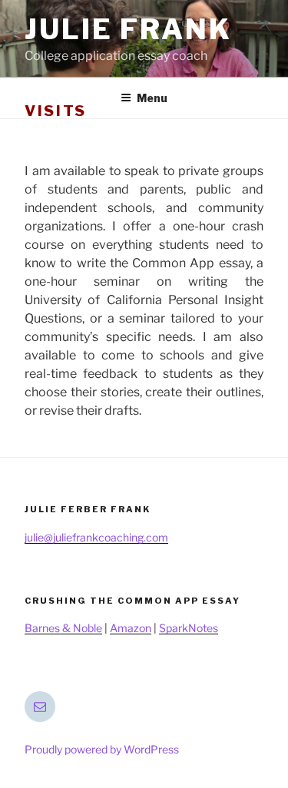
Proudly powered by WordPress (102, 749)
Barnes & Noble (63, 627)
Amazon (130, 627)
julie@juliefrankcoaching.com (96, 537)
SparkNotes (188, 627)
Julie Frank (128, 29)
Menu (152, 97)
